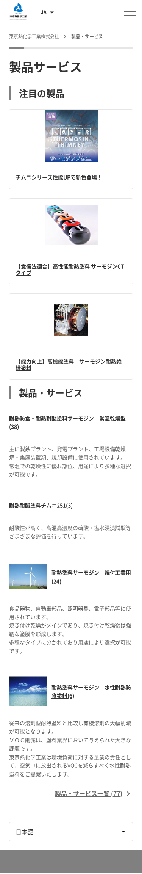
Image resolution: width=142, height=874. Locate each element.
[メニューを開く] (130, 12)
